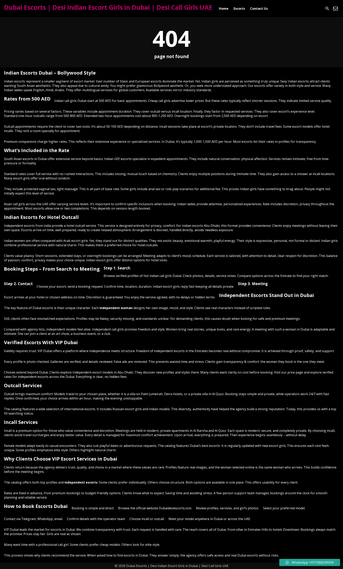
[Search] (327, 8)
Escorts (239, 8)
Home (223, 8)
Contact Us (259, 8)
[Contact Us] (335, 8)
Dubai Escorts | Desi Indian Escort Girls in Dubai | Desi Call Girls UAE (108, 7)
